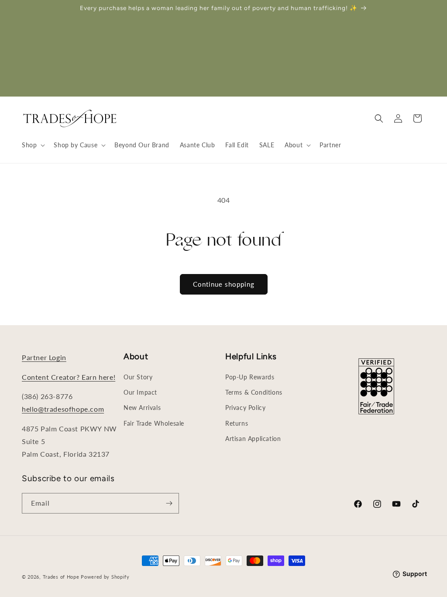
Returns (236, 423)
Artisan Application (253, 438)
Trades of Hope (62, 577)
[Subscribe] (169, 503)
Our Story (138, 377)
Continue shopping (223, 284)
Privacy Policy (245, 407)
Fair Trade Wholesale (154, 423)
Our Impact (140, 392)
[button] (32, 145)
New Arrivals (142, 407)
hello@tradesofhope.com (63, 409)
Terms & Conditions (253, 392)
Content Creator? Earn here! (68, 377)
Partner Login (44, 357)
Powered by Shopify (105, 577)
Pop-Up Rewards (249, 377)
